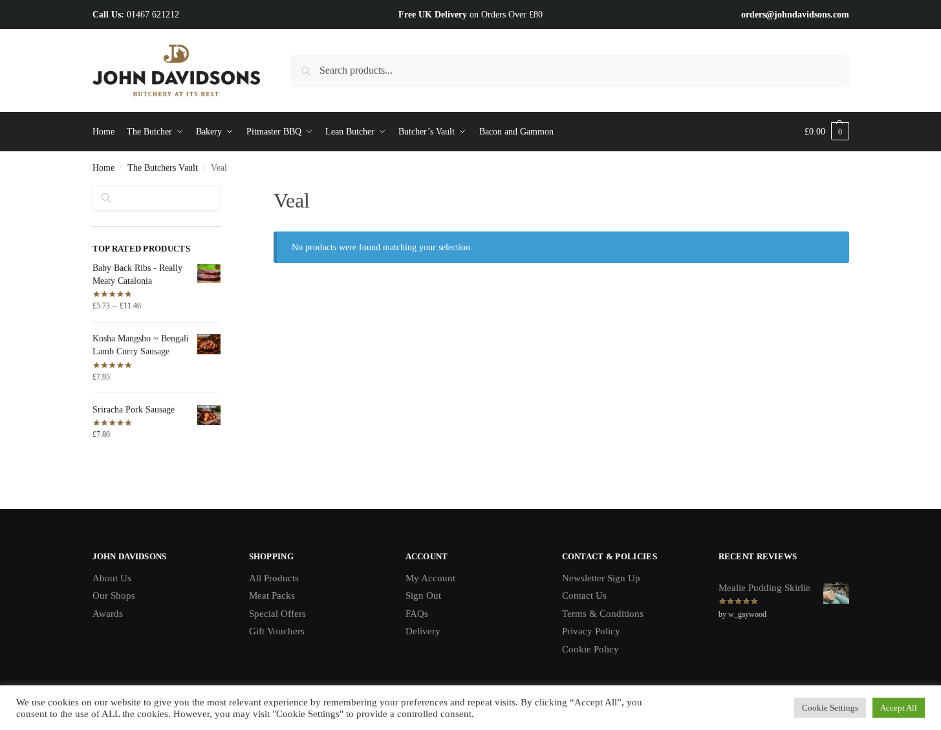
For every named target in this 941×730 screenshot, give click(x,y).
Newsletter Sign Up (601, 578)
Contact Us (584, 595)
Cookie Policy (590, 649)
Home (103, 168)
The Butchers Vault (162, 168)
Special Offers (277, 613)
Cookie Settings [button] (830, 708)
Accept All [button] (898, 708)
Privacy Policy (591, 631)
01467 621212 (153, 14)
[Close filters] (224, 192)
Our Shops (113, 595)
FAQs (417, 613)
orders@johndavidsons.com (795, 14)
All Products (274, 578)
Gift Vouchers (277, 631)
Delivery (423, 631)
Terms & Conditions (603, 613)
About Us (111, 578)
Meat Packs (272, 595)
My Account (430, 578)
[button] (827, 132)
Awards (107, 613)
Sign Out (423, 595)
